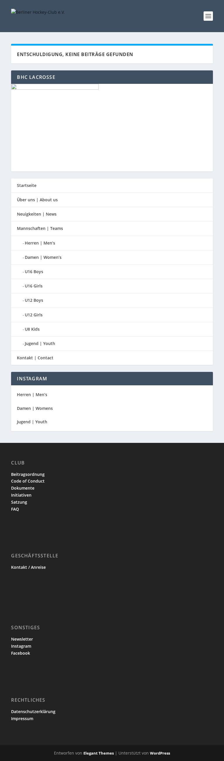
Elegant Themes (98, 753)
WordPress (160, 753)
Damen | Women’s (43, 257)
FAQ (15, 509)
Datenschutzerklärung (33, 711)
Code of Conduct (28, 481)
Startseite (26, 185)
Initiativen (21, 495)
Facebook (20, 653)
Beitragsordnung (28, 474)
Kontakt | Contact (35, 357)
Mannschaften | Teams (40, 228)
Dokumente (22, 488)
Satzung (19, 502)
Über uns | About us (37, 199)
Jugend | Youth (40, 343)
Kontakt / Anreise (28, 567)
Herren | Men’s (40, 243)
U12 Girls (34, 315)
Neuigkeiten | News (37, 214)
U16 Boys (34, 271)
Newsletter (22, 639)
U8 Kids (32, 329)
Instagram (21, 646)
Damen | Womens (35, 408)
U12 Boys (34, 300)
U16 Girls (34, 286)
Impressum (22, 718)
